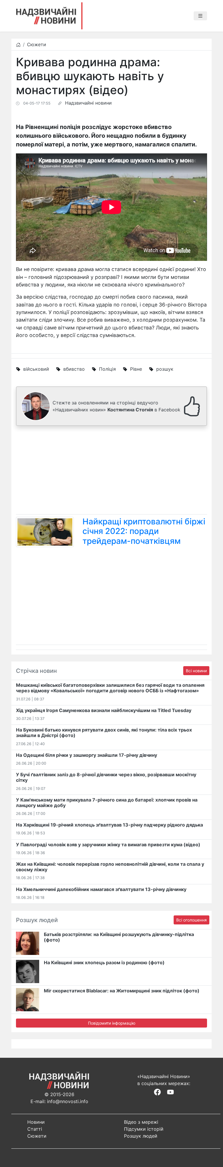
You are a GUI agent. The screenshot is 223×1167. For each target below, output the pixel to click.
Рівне (136, 369)
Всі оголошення (191, 919)
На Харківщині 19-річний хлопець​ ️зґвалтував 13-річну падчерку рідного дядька (109, 825)
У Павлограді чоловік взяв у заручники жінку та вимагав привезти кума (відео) (108, 844)
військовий (36, 369)
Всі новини (196, 670)
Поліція (107, 369)
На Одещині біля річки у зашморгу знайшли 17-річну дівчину (86, 755)
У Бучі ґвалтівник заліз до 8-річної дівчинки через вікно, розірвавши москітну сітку (106, 777)
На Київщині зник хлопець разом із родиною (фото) (104, 962)
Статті (34, 1129)
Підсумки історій (143, 1129)
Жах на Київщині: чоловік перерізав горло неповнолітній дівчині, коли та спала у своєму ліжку (110, 866)
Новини (36, 1122)
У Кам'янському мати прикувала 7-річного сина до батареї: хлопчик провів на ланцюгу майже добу (106, 802)
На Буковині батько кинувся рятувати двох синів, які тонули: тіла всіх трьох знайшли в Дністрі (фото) (104, 732)
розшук (164, 369)
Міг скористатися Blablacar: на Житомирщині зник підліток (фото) (121, 991)
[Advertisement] (111, 471)
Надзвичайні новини (88, 103)
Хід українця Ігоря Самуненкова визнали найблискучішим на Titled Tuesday (103, 710)
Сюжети (36, 44)
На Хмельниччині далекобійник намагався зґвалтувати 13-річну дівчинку (101, 889)
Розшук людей (140, 1136)
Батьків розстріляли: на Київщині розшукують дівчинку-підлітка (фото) (119, 937)
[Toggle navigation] (200, 16)
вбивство (74, 369)
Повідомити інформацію (111, 1023)
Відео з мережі (141, 1122)
